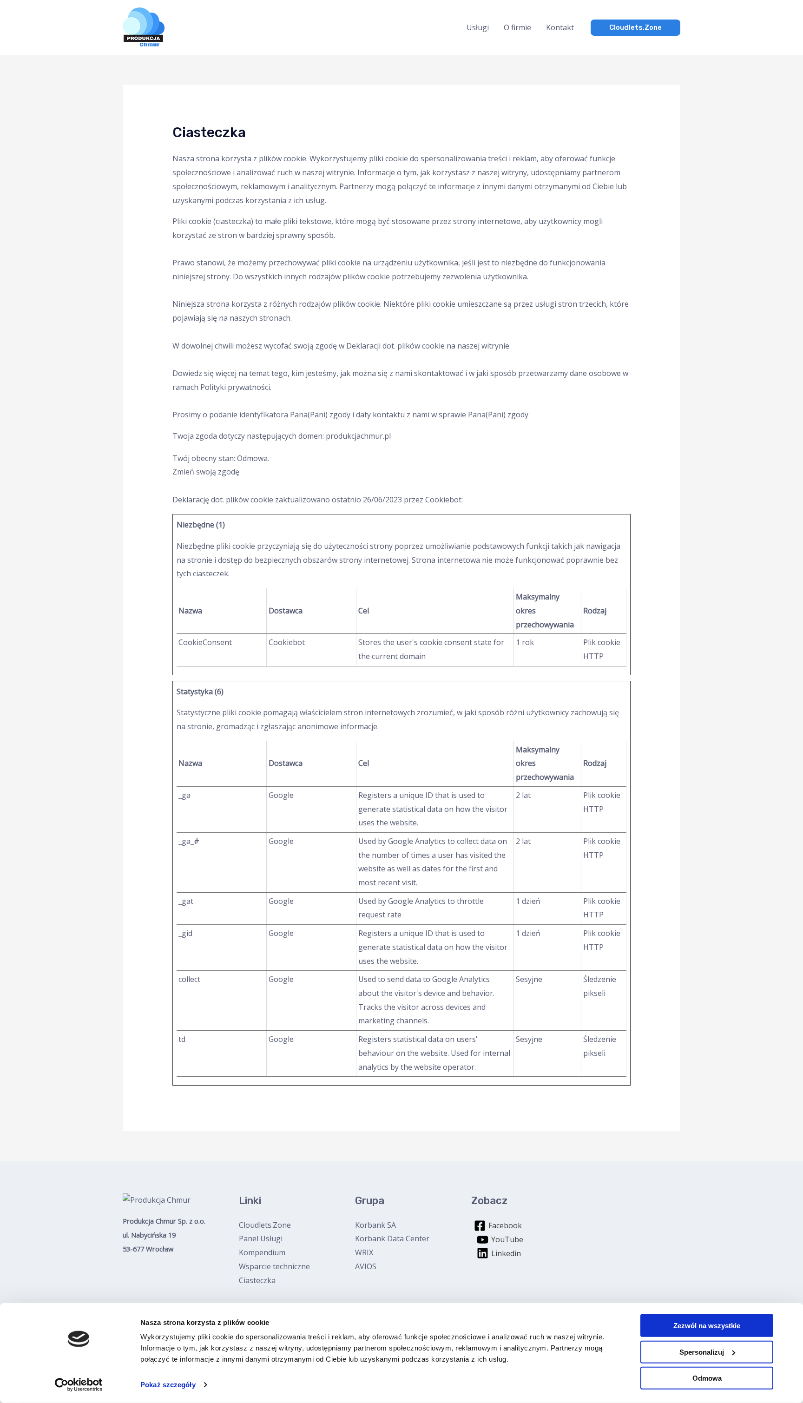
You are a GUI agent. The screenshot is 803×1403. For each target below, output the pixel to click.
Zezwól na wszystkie (706, 1326)
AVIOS (365, 1266)
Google (281, 795)
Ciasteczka (257, 1280)
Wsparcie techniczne (274, 1266)
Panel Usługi (261, 1238)
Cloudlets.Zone (265, 1225)
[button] (635, 28)
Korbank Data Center (392, 1238)
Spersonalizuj (701, 1352)
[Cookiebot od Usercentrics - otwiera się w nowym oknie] (78, 1385)
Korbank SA (375, 1225)
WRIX (364, 1252)
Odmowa (707, 1378)
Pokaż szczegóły (168, 1385)
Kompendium (262, 1252)
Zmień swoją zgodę (205, 472)
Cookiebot (443, 499)
